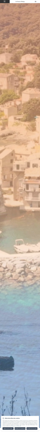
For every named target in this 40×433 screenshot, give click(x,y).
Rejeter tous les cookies (8, 428)
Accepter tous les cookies (32, 428)
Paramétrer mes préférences (20, 428)
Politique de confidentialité (16, 425)
